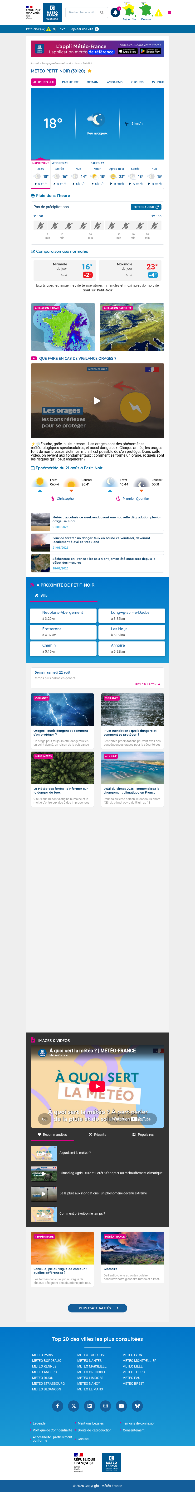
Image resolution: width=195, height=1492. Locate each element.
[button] (169, 12)
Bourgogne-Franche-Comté (56, 63)
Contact (84, 1438)
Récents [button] (100, 1134)
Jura (77, 63)
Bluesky (137, 1406)
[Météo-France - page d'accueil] (111, 1463)
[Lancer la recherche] (102, 12)
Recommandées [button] (55, 1134)
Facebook (57, 1406)
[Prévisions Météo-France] (52, 12)
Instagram (105, 1406)
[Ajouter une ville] (96, 29)
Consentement (134, 1430)
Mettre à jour (144, 207)
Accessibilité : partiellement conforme (52, 1438)
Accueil (35, 63)
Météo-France (112, 1486)
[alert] (159, 12)
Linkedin (89, 1406)
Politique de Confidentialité (52, 1430)
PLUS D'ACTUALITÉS (95, 1308)
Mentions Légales (91, 1423)
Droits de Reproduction (95, 1430)
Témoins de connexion (139, 1423)
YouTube (121, 1406)
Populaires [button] (146, 1134)
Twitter (73, 1406)
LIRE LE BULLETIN (145, 684)
